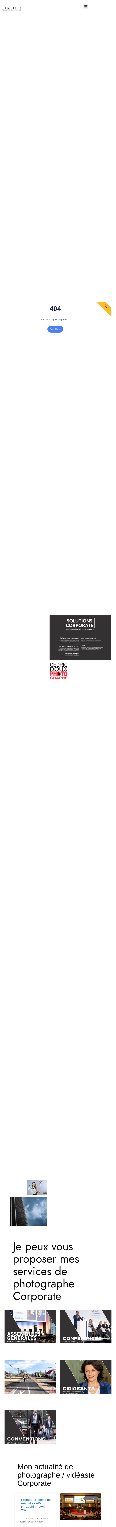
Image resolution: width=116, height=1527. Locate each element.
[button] (85, 6)
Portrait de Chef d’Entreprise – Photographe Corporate (86, 1401)
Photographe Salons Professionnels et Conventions (28, 1451)
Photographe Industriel (20, 1399)
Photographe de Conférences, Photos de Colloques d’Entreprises (84, 1350)
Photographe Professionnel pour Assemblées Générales (31, 1350)
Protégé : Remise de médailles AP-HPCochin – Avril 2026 (36, 1505)
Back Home (55, 329)
